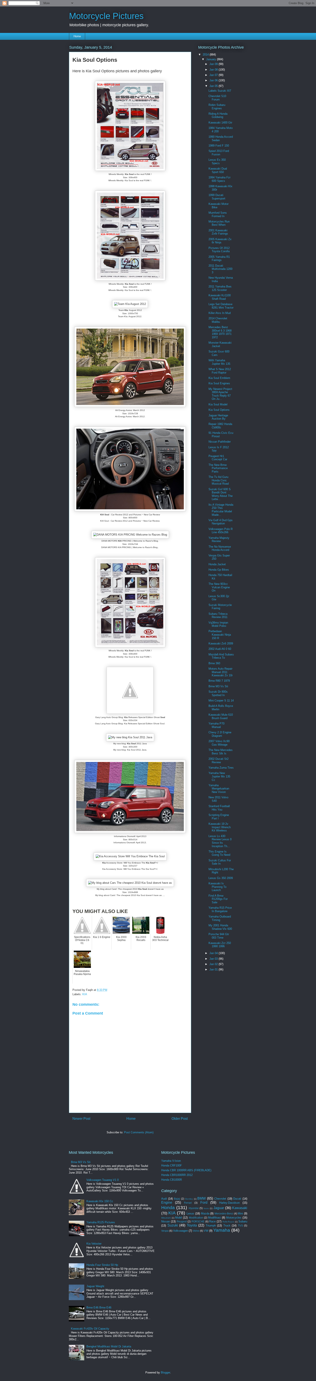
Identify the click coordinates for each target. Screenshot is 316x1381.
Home (77, 36)
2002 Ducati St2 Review (219, 760)
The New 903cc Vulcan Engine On (219, 587)
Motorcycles (233, 1217)
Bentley (189, 1199)
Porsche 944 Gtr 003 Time (219, 936)
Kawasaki (239, 1208)
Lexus (190, 1213)
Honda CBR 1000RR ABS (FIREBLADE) (186, 1170)
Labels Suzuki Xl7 (220, 90)
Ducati (237, 1198)
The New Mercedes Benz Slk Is (221, 751)
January (211, 59)
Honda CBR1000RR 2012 (177, 1175)
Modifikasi (214, 1217)
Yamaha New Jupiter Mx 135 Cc (219, 776)
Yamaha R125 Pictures (100, 1222)
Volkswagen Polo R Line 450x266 (221, 530)
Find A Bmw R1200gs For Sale (218, 899)
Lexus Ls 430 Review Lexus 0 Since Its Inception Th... (220, 841)
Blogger (165, 1372)
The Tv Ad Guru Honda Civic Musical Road (219, 480)
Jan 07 (214, 75)
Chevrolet (220, 1198)
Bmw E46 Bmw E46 (98, 1307)
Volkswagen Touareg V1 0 (102, 1180)
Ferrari (188, 1202)
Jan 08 (214, 69)
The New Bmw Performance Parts (218, 468)
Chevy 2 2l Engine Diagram (220, 734)
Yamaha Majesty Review (219, 539)
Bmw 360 (214, 663)
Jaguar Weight (95, 1286)
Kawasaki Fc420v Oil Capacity (90, 1328)
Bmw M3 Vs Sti (218, 686)
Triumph (211, 1225)
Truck (226, 1225)
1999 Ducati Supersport (217, 196)
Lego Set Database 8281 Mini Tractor (221, 306)
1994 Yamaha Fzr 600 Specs (219, 179)
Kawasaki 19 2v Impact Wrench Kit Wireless (220, 827)
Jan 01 (214, 969)
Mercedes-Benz (224, 1213)
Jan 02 (214, 964)
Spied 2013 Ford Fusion (219, 152)
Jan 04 (214, 953)
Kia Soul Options (219, 409)
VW (206, 1230)
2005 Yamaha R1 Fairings (219, 258)
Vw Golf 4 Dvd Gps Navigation (221, 522)
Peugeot (182, 1221)
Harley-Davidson (229, 1202)
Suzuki (172, 1225)
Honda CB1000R (171, 1179)
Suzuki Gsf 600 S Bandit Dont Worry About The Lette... (221, 494)
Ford (203, 1202)
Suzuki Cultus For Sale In (220, 862)
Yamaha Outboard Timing (220, 918)
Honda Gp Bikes (219, 569)
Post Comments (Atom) (138, 1132)
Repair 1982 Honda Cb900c (220, 425)
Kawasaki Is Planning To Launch (217, 887)
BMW (201, 1198)
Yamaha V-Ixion (171, 1160)
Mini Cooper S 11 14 (221, 700)
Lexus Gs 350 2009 (221, 878)
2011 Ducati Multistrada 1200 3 (220, 269)
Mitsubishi (166, 1218)
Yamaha (221, 1230)
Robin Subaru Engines (217, 106)
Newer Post (81, 1118)
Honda (168, 1207)
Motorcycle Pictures (106, 16)
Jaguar (218, 1208)
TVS (240, 1225)
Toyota (192, 1225)
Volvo (196, 1230)
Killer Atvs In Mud (220, 313)
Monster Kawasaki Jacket (220, 344)
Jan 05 (214, 86)
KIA (84, 994)
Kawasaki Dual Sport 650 (218, 170)
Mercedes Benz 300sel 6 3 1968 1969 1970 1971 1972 (220, 332)
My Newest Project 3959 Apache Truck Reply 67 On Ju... (220, 394)
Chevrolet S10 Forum (217, 97)
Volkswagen (180, 1230)
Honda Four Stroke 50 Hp (102, 1265)
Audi (164, 1198)
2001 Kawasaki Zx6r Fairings (218, 232)
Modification (196, 1217)
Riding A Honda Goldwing (218, 115)
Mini (240, 1213)
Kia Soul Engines (219, 383)
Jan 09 (214, 64)
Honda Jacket (217, 564)
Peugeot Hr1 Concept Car (218, 457)
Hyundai (194, 1208)
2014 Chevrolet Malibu (218, 320)
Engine (166, 1202)
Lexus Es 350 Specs (217, 161)
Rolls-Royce (228, 1221)
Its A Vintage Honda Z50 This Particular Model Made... (221, 509)
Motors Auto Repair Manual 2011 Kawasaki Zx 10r (221, 672)
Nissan (165, 1221)
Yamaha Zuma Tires (221, 767)
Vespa (165, 1230)
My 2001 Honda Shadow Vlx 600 (220, 927)
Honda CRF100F (171, 1165)
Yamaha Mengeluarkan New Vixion (219, 789)
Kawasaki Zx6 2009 (221, 643)
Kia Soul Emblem (219, 378)
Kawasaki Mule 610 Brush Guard (221, 716)
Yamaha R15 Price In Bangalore (220, 909)
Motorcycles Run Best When (219, 223)
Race (212, 1221)
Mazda (205, 1213)
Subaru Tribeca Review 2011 (218, 615)
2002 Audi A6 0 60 (220, 648)
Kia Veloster (93, 1243)
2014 (206, 54)
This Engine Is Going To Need (219, 853)
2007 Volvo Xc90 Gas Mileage (219, 743)
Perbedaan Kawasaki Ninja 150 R (220, 635)
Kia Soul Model (218, 404)
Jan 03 (214, 958)
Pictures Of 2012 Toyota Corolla (219, 249)
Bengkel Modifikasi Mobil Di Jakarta (108, 1346)
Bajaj (177, 1198)
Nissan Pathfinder (220, 441)
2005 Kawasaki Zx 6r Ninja (220, 241)
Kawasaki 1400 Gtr (220, 122)
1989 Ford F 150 (219, 145)
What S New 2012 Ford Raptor (220, 371)
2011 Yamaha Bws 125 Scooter (220, 288)
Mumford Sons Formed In (218, 214)
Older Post (180, 1118)
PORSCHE (198, 1221)
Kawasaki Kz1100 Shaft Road (220, 297)
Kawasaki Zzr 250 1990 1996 (220, 944)
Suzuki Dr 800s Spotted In (218, 693)
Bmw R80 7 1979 (219, 680)
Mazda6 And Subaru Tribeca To (221, 656)
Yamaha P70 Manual (216, 725)
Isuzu (206, 1208)
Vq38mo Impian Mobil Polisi (218, 624)
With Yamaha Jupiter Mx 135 (219, 362)
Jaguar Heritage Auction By (218, 417)
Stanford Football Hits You (219, 808)
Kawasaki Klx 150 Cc (99, 1201)
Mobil (178, 1217)
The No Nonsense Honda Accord (220, 548)
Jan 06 (214, 80)
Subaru (242, 1221)
